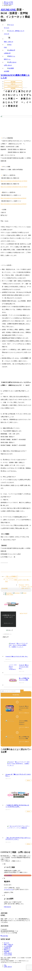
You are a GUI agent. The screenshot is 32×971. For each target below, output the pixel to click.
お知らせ (13, 83)
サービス (6, 942)
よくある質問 (8, 946)
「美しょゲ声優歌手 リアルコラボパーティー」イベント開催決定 (11, 579)
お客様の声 (7, 948)
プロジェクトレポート (13, 86)
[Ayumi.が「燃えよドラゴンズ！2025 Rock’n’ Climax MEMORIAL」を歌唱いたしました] (10, 711)
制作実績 (13, 81)
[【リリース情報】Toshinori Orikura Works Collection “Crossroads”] (10, 721)
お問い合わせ (9, 3)
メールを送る (8, 875)
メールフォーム (8, 889)
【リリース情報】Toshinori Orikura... (23, 722)
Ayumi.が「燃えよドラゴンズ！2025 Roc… (24, 666)
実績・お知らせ (8, 41)
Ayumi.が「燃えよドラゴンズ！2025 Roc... (24, 708)
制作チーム (7, 949)
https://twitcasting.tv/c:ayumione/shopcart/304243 (13, 204)
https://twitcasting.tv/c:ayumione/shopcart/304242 (13, 198)
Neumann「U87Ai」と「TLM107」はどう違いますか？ (24, 586)
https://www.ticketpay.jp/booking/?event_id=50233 (14, 186)
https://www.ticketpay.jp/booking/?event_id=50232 (14, 181)
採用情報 (13, 88)
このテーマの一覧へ (24, 579)
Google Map (4, 935)
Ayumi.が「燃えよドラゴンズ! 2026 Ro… (17, 656)
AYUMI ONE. (8, 9)
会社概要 (6, 951)
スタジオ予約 (9, 2)
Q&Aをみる (7, 906)
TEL (5, 965)
